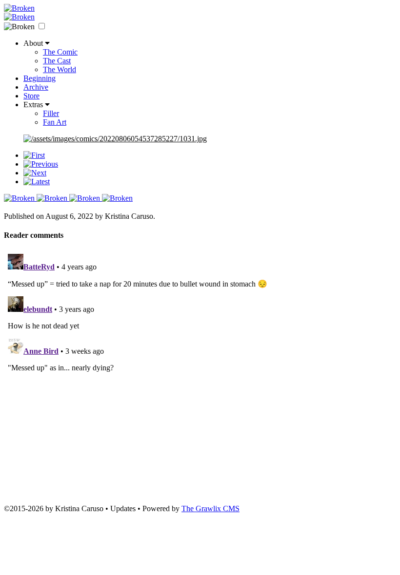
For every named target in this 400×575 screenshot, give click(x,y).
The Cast (57, 61)
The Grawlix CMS (210, 508)
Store (31, 96)
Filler (51, 113)
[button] (42, 26)
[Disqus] (200, 372)
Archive (35, 87)
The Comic (60, 52)
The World (59, 69)
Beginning (39, 78)
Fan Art (54, 122)
